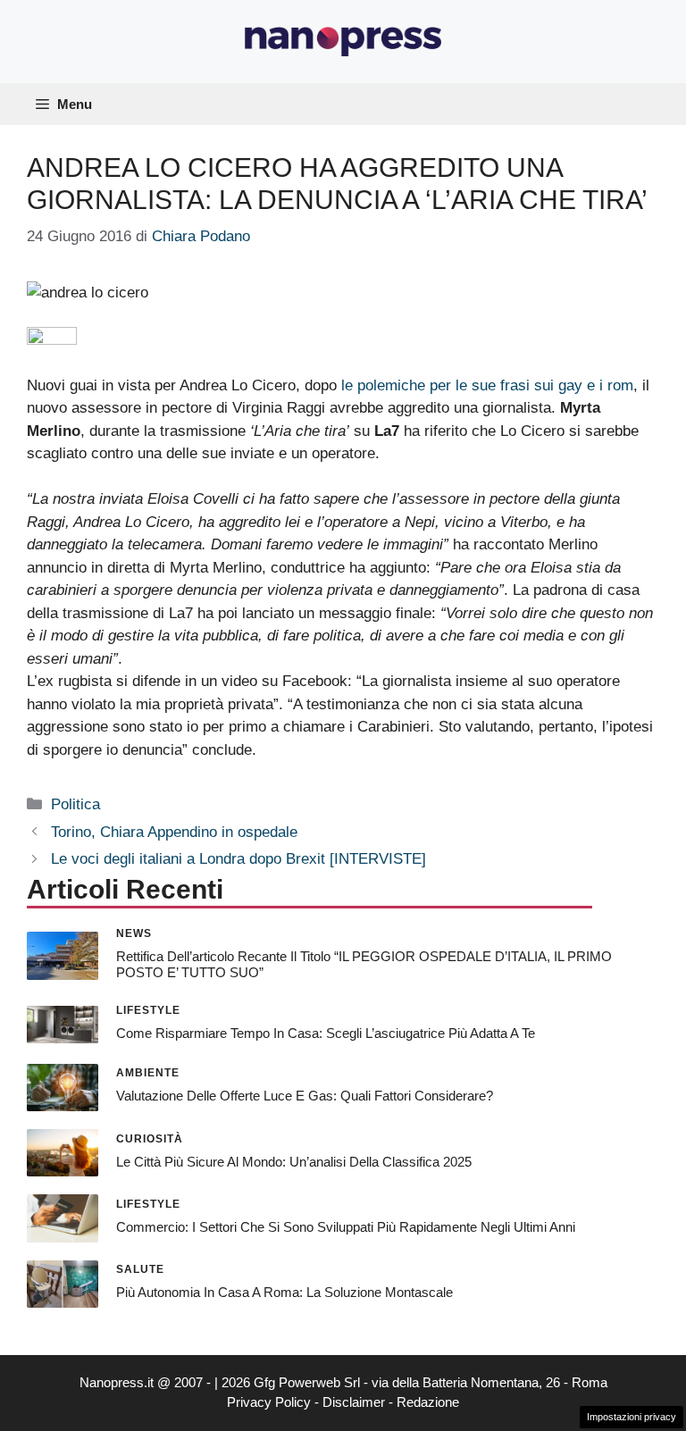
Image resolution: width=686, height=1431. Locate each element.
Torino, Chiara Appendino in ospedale (174, 832)
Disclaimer (353, 1402)
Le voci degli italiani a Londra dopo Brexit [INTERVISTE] (238, 858)
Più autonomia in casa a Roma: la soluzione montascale (284, 1292)
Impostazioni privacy (631, 1416)
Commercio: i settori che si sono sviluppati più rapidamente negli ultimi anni (345, 1226)
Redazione (428, 1402)
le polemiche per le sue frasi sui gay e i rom (485, 385)
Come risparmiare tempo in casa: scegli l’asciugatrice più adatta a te (325, 1033)
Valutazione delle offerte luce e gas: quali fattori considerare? (304, 1095)
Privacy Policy (269, 1402)
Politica (75, 804)
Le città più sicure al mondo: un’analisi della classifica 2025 (294, 1161)
